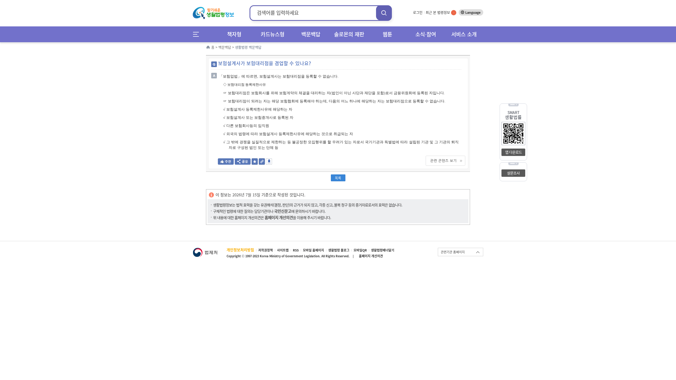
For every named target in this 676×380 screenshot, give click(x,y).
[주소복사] (262, 162)
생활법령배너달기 (382, 250)
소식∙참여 (425, 34)
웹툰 (387, 34)
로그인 (417, 12)
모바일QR (360, 250)
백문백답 (310, 34)
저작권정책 (265, 250)
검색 (384, 12)
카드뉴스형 (272, 34)
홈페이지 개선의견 (371, 256)
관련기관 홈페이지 (453, 252)
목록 (338, 177)
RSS (296, 250)
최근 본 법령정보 (440, 12)
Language (473, 12)
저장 (269, 161)
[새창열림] (205, 250)
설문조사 (513, 172)
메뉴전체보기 (197, 34)
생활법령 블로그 (338, 250)
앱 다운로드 (513, 152)
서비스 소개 (464, 34)
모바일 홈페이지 (313, 250)
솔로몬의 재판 (349, 34)
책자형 (234, 34)
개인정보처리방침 (240, 249)
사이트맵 (283, 250)
